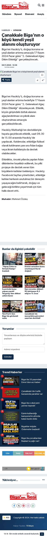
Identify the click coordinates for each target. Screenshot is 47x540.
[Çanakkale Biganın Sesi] (15, 5)
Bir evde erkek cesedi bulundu (24, 534)
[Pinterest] (23, 505)
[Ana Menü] (43, 5)
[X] (19, 505)
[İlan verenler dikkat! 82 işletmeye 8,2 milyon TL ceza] (35, 281)
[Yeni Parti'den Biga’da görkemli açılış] (12, 306)
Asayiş (40, 14)
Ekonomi (29, 14)
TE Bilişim (30, 526)
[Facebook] (14, 505)
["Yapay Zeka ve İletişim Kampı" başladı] (12, 259)
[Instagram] (28, 505)
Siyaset (18, 14)
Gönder (8, 357)
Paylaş (7, 80)
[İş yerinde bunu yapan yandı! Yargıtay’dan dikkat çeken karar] (12, 281)
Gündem (6, 14)
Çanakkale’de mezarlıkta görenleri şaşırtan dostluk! (34, 316)
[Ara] (39, 5)
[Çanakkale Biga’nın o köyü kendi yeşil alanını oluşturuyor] (23, 73)
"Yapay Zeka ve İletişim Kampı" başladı (9, 269)
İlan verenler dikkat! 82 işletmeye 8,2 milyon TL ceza (34, 291)
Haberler (6, 30)
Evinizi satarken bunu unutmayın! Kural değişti (35, 269)
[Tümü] (43, 480)
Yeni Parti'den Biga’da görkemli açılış (10, 316)
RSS (7, 518)
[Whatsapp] (33, 505)
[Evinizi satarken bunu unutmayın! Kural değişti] (35, 259)
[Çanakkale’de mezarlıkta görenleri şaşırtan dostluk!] (35, 306)
